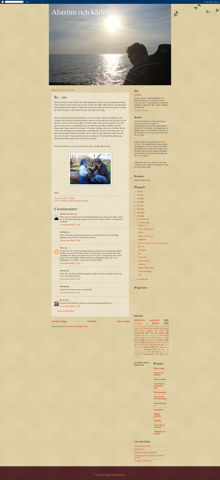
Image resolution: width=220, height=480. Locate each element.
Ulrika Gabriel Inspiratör (159, 426)
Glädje (161, 333)
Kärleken (160, 340)
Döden (146, 328)
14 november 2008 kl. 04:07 (70, 279)
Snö (139, 275)
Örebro (136, 356)
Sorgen (147, 347)
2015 (139, 191)
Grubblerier (138, 335)
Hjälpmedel (138, 337)
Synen (157, 347)
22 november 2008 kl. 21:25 (70, 306)
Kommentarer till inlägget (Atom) (76, 326)
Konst (147, 340)
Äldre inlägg (123, 321)
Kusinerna (142, 264)
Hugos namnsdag (144, 271)
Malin (62, 248)
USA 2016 (163, 352)
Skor (165, 345)
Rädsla (146, 345)
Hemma (78, 201)
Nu (162, 342)
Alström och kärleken (84, 12)
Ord (167, 342)
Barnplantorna (139, 449)
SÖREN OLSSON (157, 415)
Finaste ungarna (146, 331)
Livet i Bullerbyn (144, 261)
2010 (139, 209)
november (143, 223)
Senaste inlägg (59, 321)
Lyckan (137, 342)
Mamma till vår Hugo (146, 268)
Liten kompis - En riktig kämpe (160, 398)
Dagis (157, 326)
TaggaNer (157, 421)
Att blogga (142, 250)
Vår (164, 354)
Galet (152, 333)
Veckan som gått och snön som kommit (153, 243)
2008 (139, 216)
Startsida (91, 321)
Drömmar (137, 328)
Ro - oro (141, 247)
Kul (153, 340)
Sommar (137, 347)
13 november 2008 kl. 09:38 (70, 240)
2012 (139, 202)
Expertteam (155, 328)
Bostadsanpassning (140, 326)
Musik (156, 342)
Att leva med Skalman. (159, 374)
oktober (142, 279)
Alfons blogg (159, 368)
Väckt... (141, 233)
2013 (139, 198)
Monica (63, 300)
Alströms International (142, 446)
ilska (167, 338)
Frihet (162, 331)
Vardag (85, 201)
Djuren (163, 326)
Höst (161, 337)
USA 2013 (151, 352)
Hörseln (154, 337)
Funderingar (139, 333)
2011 (139, 205)
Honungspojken (160, 392)
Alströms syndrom (68, 201)
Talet (159, 349)
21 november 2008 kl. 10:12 (70, 293)
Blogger (122, 475)
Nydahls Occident (67, 214)
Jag (139, 340)
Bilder (155, 323)
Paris (139, 345)
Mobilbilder (142, 240)
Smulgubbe (158, 410)
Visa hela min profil (141, 110)
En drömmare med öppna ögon (159, 386)
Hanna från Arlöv (151, 335)
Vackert (136, 354)
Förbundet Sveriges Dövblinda (145, 452)
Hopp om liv (142, 225)
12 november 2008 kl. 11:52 (70, 225)
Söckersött (142, 257)
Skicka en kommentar (65, 311)
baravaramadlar (160, 379)
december (143, 219)
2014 (139, 195)
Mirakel (147, 342)
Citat (150, 326)
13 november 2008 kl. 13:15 (70, 263)
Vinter (156, 354)
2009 (139, 213)
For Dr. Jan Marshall (145, 229)
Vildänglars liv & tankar (159, 433)
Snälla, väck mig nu (145, 236)
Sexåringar (156, 345)
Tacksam (148, 349)
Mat (139, 254)
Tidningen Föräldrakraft (142, 461)
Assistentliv (138, 323)
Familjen (165, 328)
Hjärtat (147, 337)
